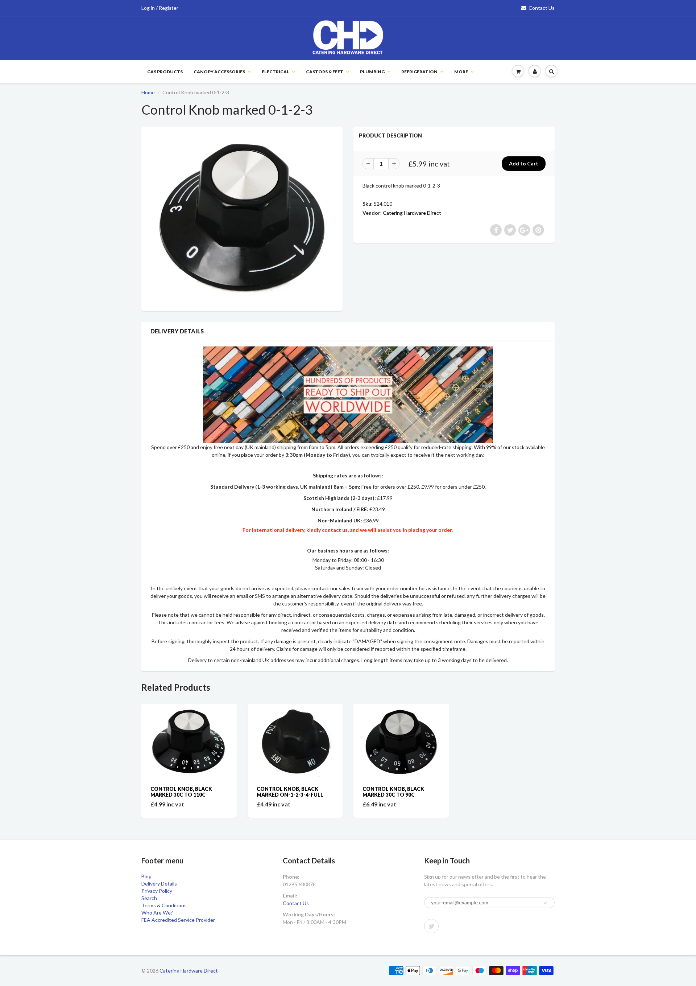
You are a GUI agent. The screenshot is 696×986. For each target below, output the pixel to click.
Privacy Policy (156, 891)
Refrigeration (419, 71)
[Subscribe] (545, 903)
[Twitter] (431, 926)
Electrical (275, 71)
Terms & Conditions (164, 905)
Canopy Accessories (219, 71)
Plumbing (372, 71)
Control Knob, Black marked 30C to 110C (181, 792)
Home (148, 92)
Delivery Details (177, 331)
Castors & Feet (324, 71)
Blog (146, 876)
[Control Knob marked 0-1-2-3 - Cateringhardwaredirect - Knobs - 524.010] (242, 218)
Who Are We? (157, 912)
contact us (335, 530)
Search (149, 898)
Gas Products (165, 71)
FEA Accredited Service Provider (178, 920)
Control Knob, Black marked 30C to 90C (393, 792)
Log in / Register (159, 8)
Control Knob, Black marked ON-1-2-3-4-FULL (290, 792)
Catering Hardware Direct (412, 213)
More (461, 71)
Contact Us (542, 8)
